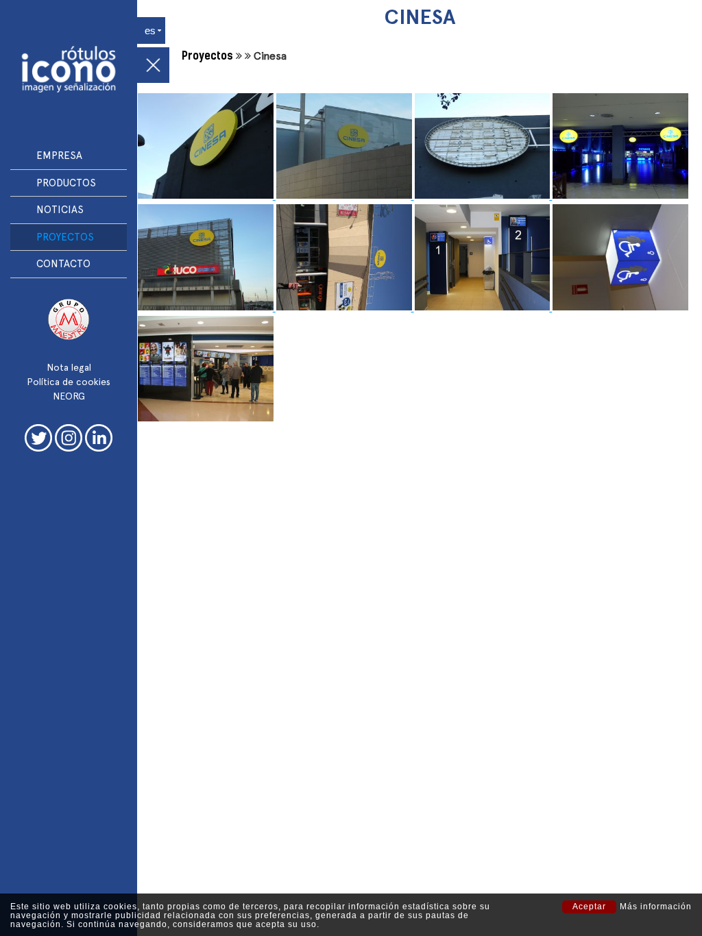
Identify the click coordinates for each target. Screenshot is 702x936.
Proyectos (65, 237)
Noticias (60, 210)
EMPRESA (59, 155)
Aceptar (589, 906)
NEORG (69, 396)
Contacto (63, 264)
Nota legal (69, 367)
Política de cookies (68, 381)
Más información (656, 906)
